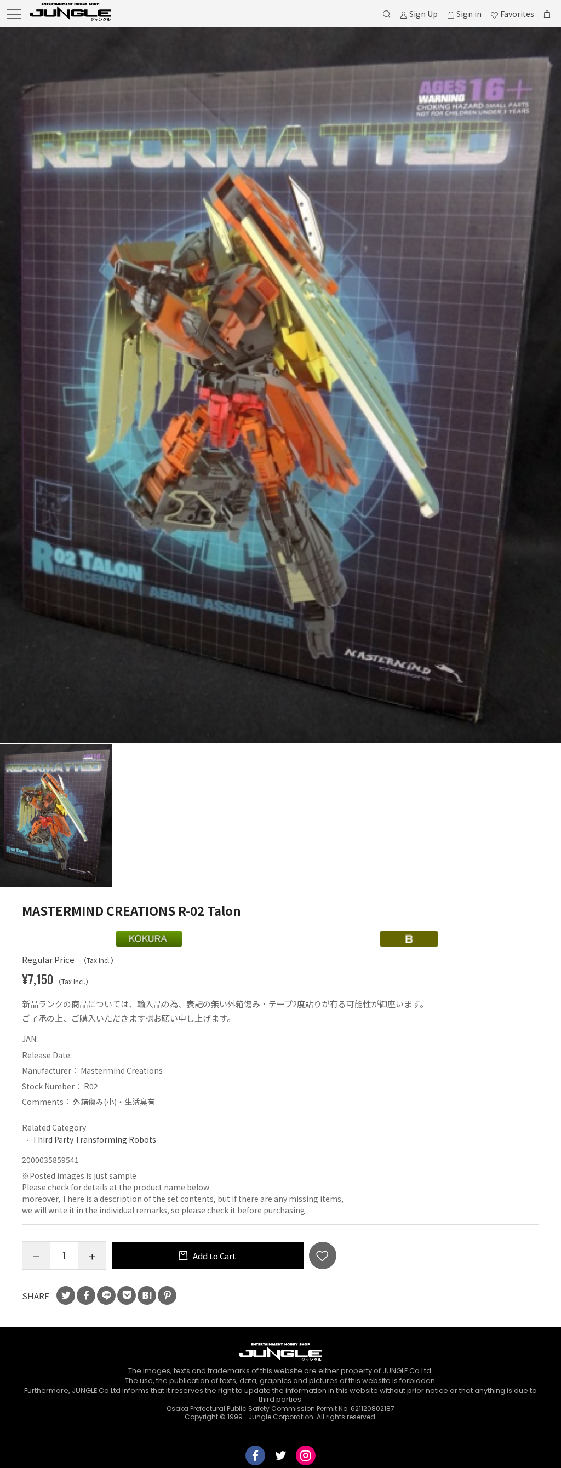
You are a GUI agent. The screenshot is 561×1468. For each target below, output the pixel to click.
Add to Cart (213, 1255)
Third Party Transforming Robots (94, 1139)
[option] (280, 385)
